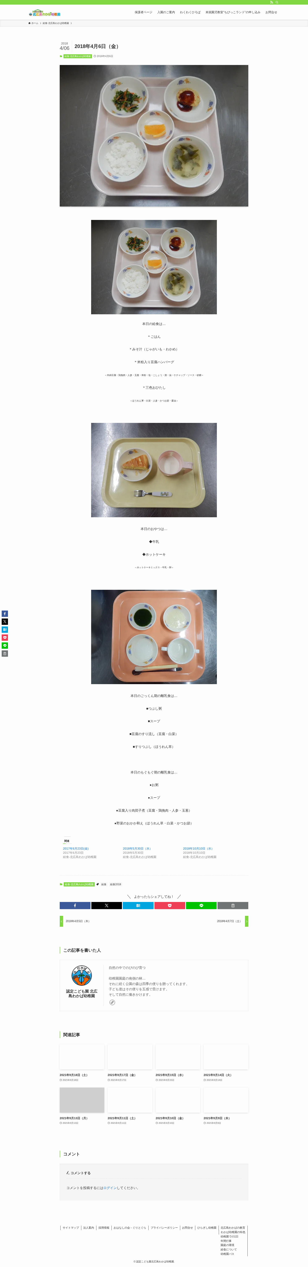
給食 (103, 884)
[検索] (277, 2)
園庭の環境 (227, 1245)
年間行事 (226, 1240)
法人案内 (88, 1227)
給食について (229, 1249)
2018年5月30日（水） (137, 848)
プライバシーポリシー (164, 1227)
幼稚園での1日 (229, 1236)
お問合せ (187, 1227)
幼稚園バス (227, 1253)
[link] (112, 1002)
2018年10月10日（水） (198, 848)
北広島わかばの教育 (233, 1227)
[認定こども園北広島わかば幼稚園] (44, 12)
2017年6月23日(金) (76, 848)
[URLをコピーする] (232, 905)
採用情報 (103, 1227)
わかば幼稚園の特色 (233, 1232)
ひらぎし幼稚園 (206, 1227)
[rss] (271, 2)
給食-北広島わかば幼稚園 (78, 56)
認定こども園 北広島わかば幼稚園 (81, 993)
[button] (75, 905)
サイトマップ (71, 1227)
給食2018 (115, 884)
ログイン (110, 1188)
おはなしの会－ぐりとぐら (130, 1227)
